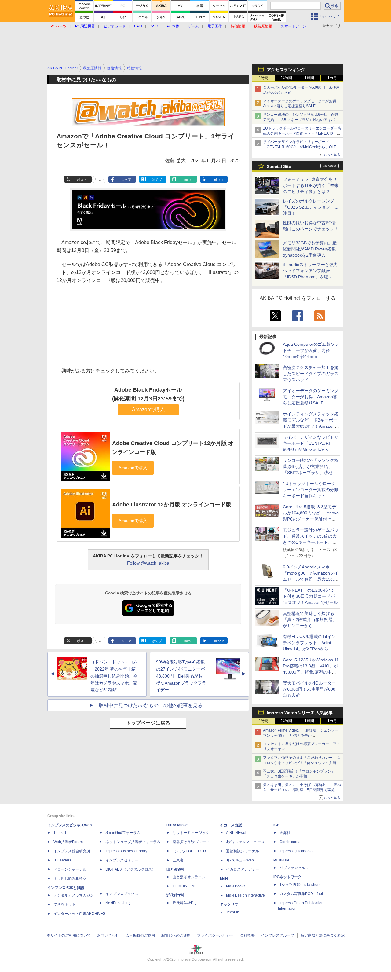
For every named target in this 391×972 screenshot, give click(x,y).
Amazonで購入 (148, 409)
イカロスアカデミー (242, 869)
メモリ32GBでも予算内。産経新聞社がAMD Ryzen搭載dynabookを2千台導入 (310, 249)
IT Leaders (62, 860)
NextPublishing (118, 903)
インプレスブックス (121, 894)
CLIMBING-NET (186, 886)
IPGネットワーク (287, 877)
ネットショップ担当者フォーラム (132, 842)
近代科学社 (175, 895)
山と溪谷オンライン (189, 877)
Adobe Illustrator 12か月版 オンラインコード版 (171, 505)
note (187, 179)
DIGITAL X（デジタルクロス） (130, 869)
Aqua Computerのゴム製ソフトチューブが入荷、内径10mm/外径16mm (311, 350)
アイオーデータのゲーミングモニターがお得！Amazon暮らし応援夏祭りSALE (310, 396)
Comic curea (290, 842)
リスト (100, 179)
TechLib (232, 912)
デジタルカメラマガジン (73, 895)
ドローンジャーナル (69, 869)
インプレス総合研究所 (71, 851)
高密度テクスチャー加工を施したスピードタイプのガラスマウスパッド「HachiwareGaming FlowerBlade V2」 (310, 379)
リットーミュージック (191, 833)
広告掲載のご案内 (140, 935)
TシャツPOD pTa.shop (300, 884)
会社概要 (247, 935)
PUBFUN (281, 860)
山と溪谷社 (175, 869)
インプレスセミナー (121, 860)
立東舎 (178, 860)
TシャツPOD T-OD (189, 851)
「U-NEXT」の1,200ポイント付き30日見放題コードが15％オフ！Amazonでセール (310, 596)
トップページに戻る (148, 722)
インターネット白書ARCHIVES (79, 914)
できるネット (64, 904)
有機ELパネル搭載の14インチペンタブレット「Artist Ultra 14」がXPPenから (309, 642)
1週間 (309, 78)
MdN (224, 878)
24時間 (286, 78)
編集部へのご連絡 (176, 935)
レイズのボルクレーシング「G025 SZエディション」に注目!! (311, 207)
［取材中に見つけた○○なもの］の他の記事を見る (148, 705)
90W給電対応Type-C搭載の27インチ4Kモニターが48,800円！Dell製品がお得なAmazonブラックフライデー (181, 676)
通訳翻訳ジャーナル (242, 851)
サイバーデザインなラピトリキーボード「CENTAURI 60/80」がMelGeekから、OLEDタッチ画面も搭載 (301, 147)
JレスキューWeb (240, 860)
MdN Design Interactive (245, 895)
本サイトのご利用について (69, 935)
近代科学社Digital (187, 903)
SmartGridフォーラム (123, 833)
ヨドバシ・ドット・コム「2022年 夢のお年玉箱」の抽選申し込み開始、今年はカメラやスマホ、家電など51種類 (115, 676)
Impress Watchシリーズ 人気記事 (300, 712)
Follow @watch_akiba (148, 563)
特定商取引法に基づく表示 (323, 935)
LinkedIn (218, 179)
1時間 (263, 78)
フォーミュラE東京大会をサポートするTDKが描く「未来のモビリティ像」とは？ (310, 185)
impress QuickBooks (296, 851)
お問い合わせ (108, 935)
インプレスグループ (277, 935)
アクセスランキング (286, 69)
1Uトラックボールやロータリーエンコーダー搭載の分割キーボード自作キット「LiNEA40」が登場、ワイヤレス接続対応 (302, 133)
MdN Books (235, 886)
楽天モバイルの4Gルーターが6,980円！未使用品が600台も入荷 (309, 689)
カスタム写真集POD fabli (302, 894)
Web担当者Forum (68, 842)
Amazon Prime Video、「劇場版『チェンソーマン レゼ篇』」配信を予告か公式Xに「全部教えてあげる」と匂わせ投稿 (300, 735)
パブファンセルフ (294, 868)
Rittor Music (177, 825)
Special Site (279, 166)
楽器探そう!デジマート (191, 842)
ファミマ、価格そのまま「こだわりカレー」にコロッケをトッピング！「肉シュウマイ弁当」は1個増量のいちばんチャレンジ (301, 762)
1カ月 (332, 78)
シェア (126, 179)
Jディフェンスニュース (245, 842)
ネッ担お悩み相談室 (69, 878)
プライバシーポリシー (215, 935)
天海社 (285, 833)
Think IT (60, 833)
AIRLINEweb (236, 833)
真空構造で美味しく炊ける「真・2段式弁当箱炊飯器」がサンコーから (310, 619)
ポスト (82, 179)
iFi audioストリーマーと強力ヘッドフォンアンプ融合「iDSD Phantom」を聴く (310, 270)
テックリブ (229, 904)
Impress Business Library (126, 851)
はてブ (157, 179)
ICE (276, 825)
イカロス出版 (231, 825)
